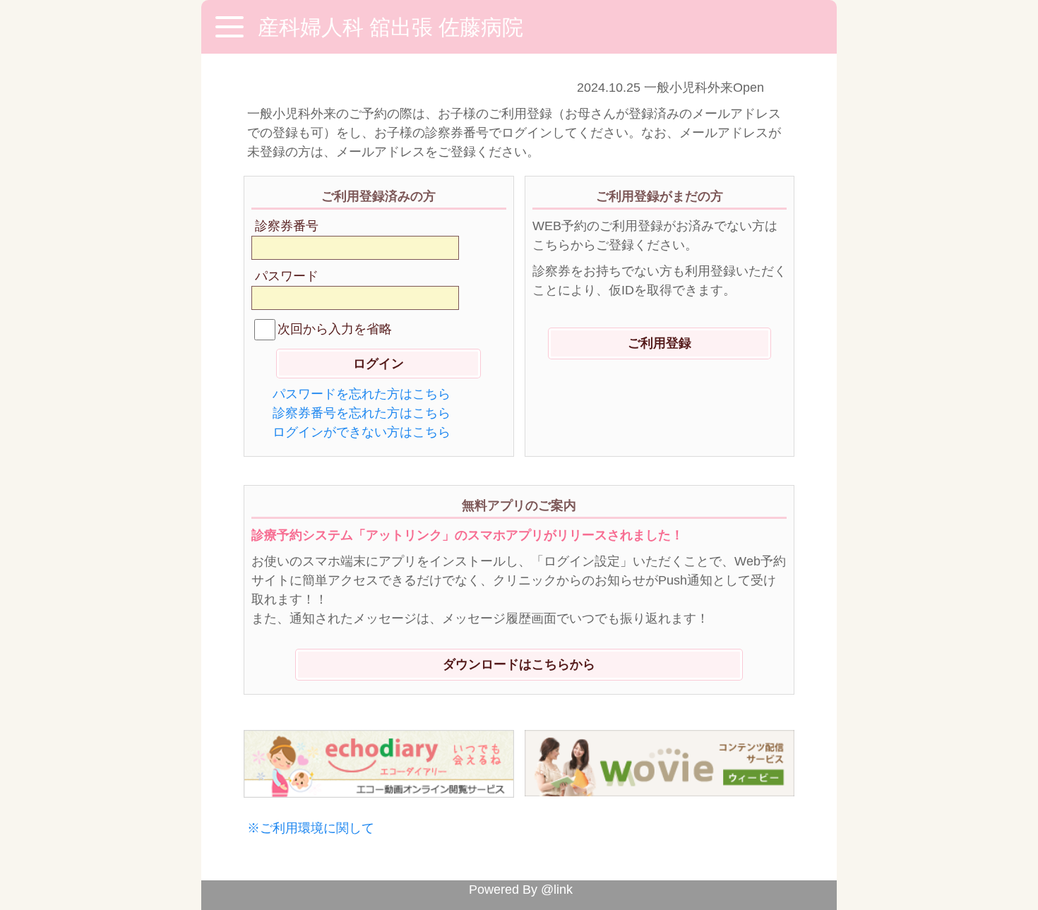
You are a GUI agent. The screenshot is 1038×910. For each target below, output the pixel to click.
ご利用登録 (659, 343)
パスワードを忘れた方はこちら (362, 394)
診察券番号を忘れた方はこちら (362, 413)
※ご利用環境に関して (310, 828)
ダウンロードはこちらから (519, 664)
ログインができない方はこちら (362, 432)
